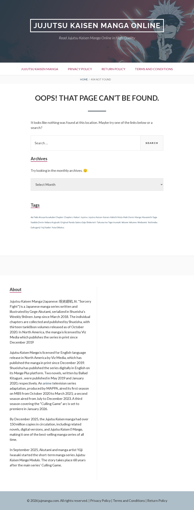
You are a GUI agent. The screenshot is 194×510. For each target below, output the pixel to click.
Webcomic (142, 222)
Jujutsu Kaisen (95, 217)
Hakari (77, 217)
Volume (124, 222)
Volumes (133, 222)
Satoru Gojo (80, 222)
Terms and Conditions (154, 69)
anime (47, 383)
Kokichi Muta (116, 217)
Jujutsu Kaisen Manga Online (97, 25)
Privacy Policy (80, 69)
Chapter (59, 217)
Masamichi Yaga (149, 217)
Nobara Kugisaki (52, 222)
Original (64, 222)
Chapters (68, 217)
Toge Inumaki (114, 222)
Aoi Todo (34, 217)
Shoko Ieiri (91, 222)
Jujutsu (84, 217)
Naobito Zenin (37, 222)
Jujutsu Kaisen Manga (39, 69)
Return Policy (113, 69)
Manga (138, 217)
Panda (72, 222)
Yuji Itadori (46, 227)
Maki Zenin (128, 217)
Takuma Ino (102, 222)
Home (84, 79)
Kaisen (106, 217)
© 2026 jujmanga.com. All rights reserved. (57, 500)
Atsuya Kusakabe (47, 217)
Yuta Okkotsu (58, 227)
